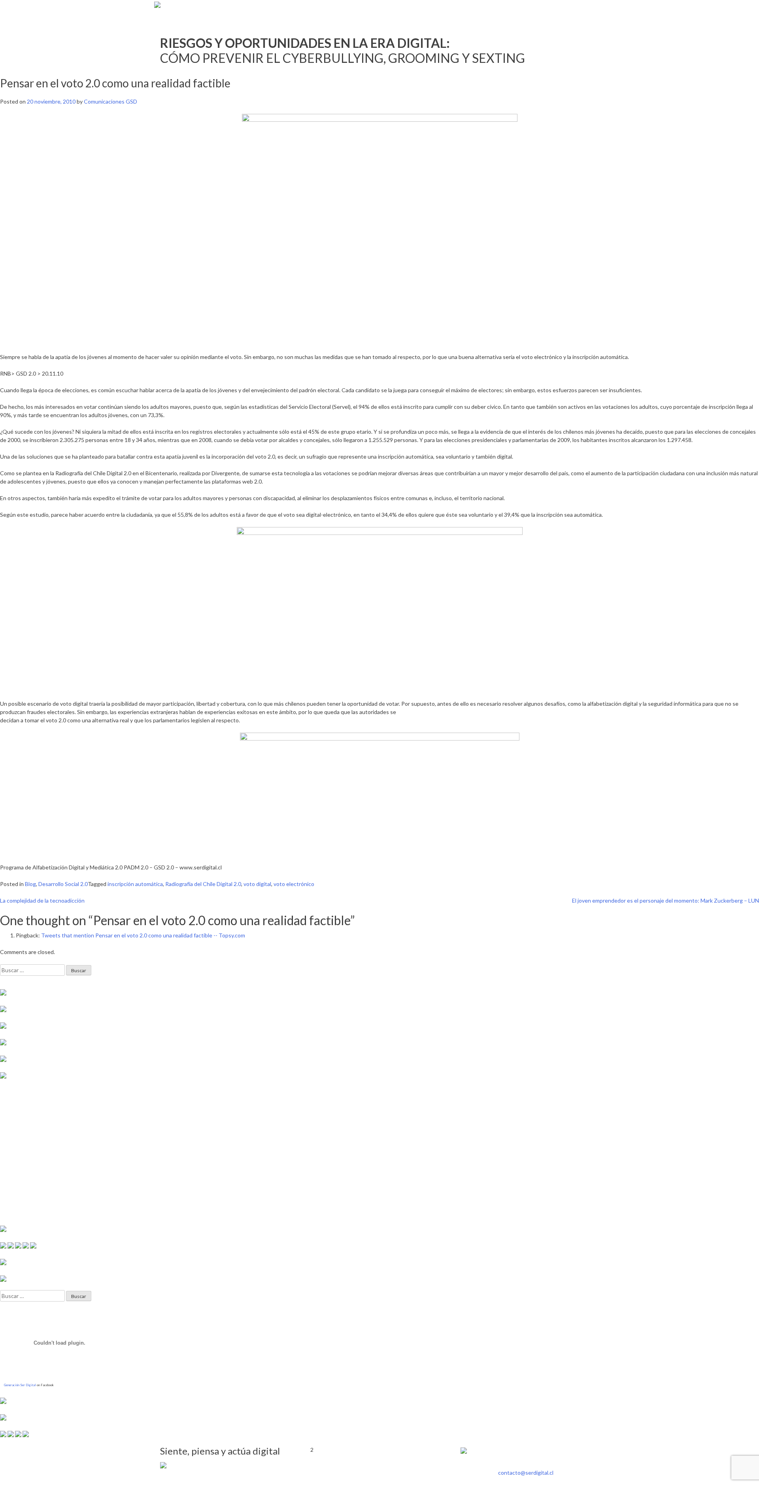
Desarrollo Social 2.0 (63, 883)
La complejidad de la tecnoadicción (42, 900)
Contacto (588, 9)
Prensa (523, 9)
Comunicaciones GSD (110, 101)
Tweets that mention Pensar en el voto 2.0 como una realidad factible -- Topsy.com (143, 935)
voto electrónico (294, 883)
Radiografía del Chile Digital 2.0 (203, 883)
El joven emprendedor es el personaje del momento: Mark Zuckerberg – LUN (665, 900)
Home (498, 9)
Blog (30, 883)
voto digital (257, 883)
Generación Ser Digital (20, 1385)
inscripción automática (135, 883)
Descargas (553, 9)
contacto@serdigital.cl (525, 1472)
